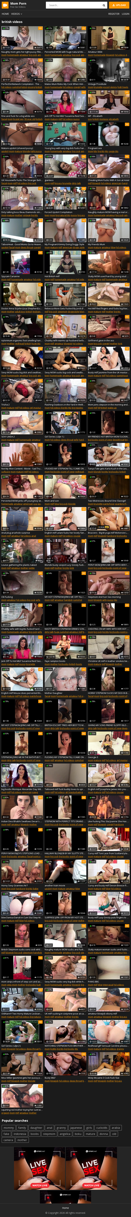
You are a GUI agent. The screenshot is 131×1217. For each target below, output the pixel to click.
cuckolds (101, 1128)
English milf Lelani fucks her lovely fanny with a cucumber (65, 532)
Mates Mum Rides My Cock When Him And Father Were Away (65, 84)
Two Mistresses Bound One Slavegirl (107, 500)
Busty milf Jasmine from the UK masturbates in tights (109, 372)
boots (79, 664)
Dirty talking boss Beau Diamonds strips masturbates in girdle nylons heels (22, 212)
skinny (113, 87)
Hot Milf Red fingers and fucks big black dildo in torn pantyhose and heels (109, 308)
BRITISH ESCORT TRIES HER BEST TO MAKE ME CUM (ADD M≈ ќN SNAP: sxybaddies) (65, 725)
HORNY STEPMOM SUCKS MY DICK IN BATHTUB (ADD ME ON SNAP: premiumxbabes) (109, 693)
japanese (76, 1128)
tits (106, 151)
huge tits (36, 343)
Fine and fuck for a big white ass (18, 116)
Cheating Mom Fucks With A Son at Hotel (108, 180)
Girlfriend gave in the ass (101, 340)
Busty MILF (50, 1077)
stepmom (62, 311)
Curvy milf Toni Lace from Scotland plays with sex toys (109, 853)
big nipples (77, 407)
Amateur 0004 (95, 51)
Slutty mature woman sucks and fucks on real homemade (109, 949)
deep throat (27, 247)
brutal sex (18, 119)
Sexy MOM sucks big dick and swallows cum (22, 372)
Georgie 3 (93, 757)
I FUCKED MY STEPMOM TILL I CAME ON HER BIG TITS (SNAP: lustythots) (65, 468)
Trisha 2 (5, 404)
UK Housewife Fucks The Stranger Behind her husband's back (22, 180)
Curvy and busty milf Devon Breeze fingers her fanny (109, 885)
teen (47, 215)
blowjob (110, 54)
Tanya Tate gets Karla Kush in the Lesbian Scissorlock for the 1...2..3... (109, 468)
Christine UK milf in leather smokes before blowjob (109, 661)
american (42, 54)
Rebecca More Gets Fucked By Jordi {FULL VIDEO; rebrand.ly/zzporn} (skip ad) (65, 308)
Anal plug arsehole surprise (15, 532)
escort (106, 87)
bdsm (24, 87)
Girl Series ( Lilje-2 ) (11, 1045)
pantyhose (122, 375)
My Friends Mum (96, 244)
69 (99, 407)
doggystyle (73, 311)
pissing (31, 87)
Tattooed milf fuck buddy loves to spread (65, 789)
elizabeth (114, 119)
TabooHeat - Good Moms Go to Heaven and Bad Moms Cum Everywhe (22, 244)
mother (19, 215)
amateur (23, 54)
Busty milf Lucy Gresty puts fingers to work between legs (109, 917)
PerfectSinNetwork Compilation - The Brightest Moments (22, 84)
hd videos (120, 54)
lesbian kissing (40, 311)
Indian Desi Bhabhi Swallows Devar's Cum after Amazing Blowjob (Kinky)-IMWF (22, 821)
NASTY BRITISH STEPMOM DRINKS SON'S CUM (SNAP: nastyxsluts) (65, 628)
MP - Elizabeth (95, 116)
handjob (126, 183)
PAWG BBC (93, 981)
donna (104, 1134)
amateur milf (75, 631)
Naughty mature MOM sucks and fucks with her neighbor (65, 949)
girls (89, 1128)
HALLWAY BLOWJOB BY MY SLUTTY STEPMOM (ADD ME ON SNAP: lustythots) (65, 853)
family (22, 1128)
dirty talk (76, 183)
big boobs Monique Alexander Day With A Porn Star (22, 789)
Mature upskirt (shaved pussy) (17, 148)
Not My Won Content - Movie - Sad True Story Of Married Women (22, 468)
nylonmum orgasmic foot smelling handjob (22, 340)
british (39, 87)
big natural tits (63, 215)
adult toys (20, 311)
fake (6, 1134)
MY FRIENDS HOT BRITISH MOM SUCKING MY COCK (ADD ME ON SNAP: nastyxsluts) (109, 436)
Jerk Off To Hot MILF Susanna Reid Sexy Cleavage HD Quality (65, 116)
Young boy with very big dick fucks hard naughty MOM (65, 148)
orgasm (5, 1112)
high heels (123, 87)
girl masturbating (38, 407)
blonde (26, 151)
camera (8, 1140)
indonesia (20, 1134)
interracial (108, 984)
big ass (58, 183)
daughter (36, 1128)
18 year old (29, 119)
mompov (103, 119)
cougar (77, 535)
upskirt (5, 151)
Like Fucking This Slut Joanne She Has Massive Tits (109, 821)
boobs (35, 1134)
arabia (116, 1128)
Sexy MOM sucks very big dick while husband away (65, 981)
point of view (105, 439)
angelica (65, 1134)
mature (54, 119)
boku (78, 1134)
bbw (113, 247)
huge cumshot (61, 631)
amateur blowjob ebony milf (102, 1013)
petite (32, 567)
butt (39, 984)
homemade (13, 54)
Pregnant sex (95, 148)
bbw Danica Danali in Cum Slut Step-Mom (22, 917)
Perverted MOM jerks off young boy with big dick (22, 500)
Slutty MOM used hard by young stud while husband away (109, 276)
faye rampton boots (55, 661)
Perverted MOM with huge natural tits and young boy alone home (65, 51)
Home (5, 13)
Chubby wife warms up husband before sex (65, 340)
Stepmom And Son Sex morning (104, 596)
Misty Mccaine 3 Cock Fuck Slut (103, 1077)
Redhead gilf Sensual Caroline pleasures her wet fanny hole (109, 1045)
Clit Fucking (7, 596)
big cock (33, 54)
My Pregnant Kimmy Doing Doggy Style (64, 244)
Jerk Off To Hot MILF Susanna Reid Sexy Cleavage (22, 661)
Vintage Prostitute (97, 84)
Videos (15, 13)
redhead (19, 343)
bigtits (53, 1048)
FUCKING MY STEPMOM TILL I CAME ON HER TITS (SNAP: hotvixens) (65, 757)
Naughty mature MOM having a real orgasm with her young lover (109, 212)
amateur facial (25, 856)
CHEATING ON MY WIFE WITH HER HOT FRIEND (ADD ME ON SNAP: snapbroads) (109, 628)
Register (113, 13)
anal (33, 535)
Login (125, 13)
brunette (98, 87)
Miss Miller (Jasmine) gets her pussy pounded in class (22, 1077)
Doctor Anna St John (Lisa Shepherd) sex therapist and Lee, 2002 (22, 308)
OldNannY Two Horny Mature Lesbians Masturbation (22, 1013)
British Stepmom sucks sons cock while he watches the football (22, 949)
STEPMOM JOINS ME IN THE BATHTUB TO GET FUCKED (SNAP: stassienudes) (22, 757)
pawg (35, 792)
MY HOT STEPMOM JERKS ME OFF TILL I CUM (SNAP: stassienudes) (65, 596)
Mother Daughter (53, 693)
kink (120, 343)
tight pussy (36, 151)
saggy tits (113, 151)
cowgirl (77, 87)
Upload (120, 5)
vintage (27, 215)
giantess (49, 180)
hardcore (83, 439)
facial (4, 119)
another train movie (55, 885)
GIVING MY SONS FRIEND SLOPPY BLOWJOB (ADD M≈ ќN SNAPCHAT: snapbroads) (109, 725)
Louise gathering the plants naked (19, 564)
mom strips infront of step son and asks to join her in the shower (22, 981)
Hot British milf (52, 276)
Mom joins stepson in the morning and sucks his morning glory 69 (109, 404)
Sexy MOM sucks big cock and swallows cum (65, 372)
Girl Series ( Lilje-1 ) (54, 436)
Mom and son (52, 500)
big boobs (93, 439)
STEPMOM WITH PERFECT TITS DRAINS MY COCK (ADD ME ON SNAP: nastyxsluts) (65, 821)
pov (90, 119)
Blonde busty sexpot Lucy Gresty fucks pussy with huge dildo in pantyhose (65, 564)
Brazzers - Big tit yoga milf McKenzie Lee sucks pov (109, 532)
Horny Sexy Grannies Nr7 (14, 885)
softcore (5, 471)
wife (83, 87)
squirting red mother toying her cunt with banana (22, 1109)
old (114, 1134)
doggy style (79, 247)
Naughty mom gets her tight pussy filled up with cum (22, 51)
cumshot (16, 87)
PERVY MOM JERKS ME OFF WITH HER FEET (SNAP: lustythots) (109, 564)
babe (35, 888)
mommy (9, 1128)
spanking (120, 503)
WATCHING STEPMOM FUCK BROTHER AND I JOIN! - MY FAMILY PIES (65, 1045)
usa (35, 503)
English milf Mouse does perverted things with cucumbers (22, 693)
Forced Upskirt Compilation (58, 212)
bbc (95, 151)
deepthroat (118, 439)
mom (3, 54)
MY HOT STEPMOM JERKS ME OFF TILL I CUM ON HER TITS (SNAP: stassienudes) (22, 725)
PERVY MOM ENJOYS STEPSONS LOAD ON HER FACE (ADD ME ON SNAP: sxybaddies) (22, 853)
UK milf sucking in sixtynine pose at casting (65, 1013)
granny (120, 1048)
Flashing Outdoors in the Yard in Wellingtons (65, 404)
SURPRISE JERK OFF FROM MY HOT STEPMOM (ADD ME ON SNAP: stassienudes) (65, 917)
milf (60, 119)
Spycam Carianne (10, 276)
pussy (76, 119)
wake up (112, 407)
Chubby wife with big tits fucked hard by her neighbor (22, 628)
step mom (12, 984)
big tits (101, 151)
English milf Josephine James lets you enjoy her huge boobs (109, 789)
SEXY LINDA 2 (8, 436)
